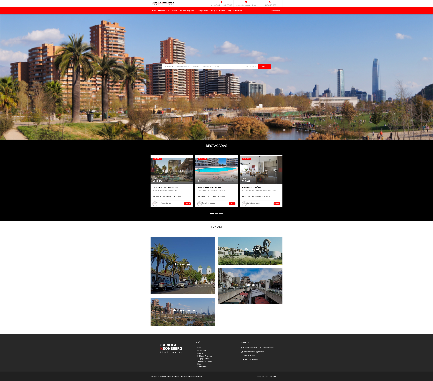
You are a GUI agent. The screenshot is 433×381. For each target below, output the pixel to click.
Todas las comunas (182, 310)
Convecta (272, 376)
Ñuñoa (250, 284)
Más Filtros (250, 66)
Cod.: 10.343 (157, 159)
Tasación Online (276, 11)
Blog (229, 10)
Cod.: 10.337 (202, 159)
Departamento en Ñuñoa (252, 187)
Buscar (264, 66)
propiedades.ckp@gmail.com (254, 352)
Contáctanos (237, 10)
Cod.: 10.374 (246, 159)
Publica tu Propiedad (187, 10)
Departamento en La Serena (209, 187)
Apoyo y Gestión (202, 10)
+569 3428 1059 (249, 355)
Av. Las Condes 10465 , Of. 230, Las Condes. (258, 348)
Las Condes (182, 264)
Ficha (187, 204)
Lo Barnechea (250, 249)
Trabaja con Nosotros (217, 10)
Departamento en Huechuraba (165, 187)
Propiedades (162, 10)
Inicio (154, 10)
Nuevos (174, 10)
